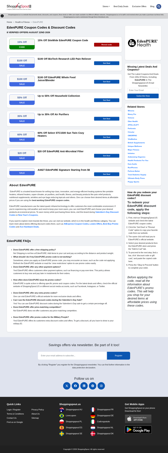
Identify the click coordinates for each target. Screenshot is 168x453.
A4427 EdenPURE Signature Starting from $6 (64, 170)
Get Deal (106, 63)
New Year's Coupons (28, 215)
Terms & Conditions (15, 414)
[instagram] (101, 386)
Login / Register (14, 410)
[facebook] (75, 386)
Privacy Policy (37, 410)
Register (118, 356)
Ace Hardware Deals (29, 227)
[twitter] (66, 386)
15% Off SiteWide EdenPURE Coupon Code (63, 40)
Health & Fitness (22, 22)
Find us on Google (15, 422)
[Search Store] (158, 6)
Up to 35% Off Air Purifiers (53, 114)
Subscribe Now (143, 96)
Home (9, 22)
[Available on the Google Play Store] (138, 429)
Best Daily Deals (121, 6)
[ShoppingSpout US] (19, 6)
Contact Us (11, 418)
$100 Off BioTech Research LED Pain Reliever (64, 58)
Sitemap (35, 418)
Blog (152, 6)
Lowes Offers (96, 224)
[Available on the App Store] (138, 419)
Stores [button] (105, 6)
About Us (35, 414)
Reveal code (106, 45)
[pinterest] (92, 386)
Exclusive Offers (139, 6)
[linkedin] (84, 386)
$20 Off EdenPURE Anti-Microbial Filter (61, 151)
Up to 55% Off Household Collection (59, 95)
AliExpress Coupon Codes (76, 224)
